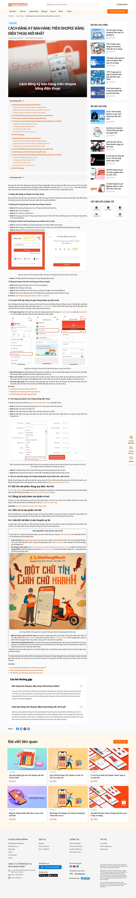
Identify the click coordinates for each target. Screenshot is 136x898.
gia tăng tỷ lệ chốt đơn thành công (58, 482)
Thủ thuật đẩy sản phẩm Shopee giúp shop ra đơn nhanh (26, 673)
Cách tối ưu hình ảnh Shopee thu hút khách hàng (31, 506)
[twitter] (21, 728)
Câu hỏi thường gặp (17, 134)
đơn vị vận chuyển (46, 306)
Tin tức (69, 11)
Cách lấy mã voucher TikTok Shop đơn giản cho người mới (114, 130)
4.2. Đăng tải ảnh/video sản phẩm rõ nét (24, 126)
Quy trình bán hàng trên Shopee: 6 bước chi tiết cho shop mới (66, 776)
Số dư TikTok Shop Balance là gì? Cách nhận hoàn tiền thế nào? (113, 115)
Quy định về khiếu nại (75, 849)
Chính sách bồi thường (75, 846)
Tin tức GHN (103, 843)
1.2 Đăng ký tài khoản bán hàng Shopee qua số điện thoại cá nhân (31, 110)
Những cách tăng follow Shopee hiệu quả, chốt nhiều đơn (26, 670)
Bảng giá (44, 11)
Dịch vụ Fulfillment (44, 849)
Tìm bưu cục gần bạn (51, 867)
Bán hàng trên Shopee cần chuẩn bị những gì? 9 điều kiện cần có (67, 814)
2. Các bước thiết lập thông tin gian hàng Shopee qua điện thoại (32, 115)
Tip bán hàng (104, 849)
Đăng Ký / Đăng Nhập (117, 11)
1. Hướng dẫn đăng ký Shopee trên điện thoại (26, 105)
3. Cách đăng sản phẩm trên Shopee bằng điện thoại (28, 118)
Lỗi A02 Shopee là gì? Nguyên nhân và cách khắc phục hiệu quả (114, 186)
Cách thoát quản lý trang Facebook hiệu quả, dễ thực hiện (114, 90)
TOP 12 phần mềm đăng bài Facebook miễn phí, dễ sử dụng (114, 46)
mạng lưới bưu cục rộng (62, 547)
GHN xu (10, 852)
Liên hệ (10, 858)
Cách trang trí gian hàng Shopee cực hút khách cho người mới (28, 667)
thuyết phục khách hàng (49, 502)
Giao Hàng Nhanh (65, 534)
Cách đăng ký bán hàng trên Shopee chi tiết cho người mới (32, 296)
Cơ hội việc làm (12, 855)
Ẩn (23, 100)
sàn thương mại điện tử (67, 187)
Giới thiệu (13, 11)
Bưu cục (53, 11)
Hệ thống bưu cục (13, 846)
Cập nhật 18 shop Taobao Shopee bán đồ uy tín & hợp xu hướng (109, 814)
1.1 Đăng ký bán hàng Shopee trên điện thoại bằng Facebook (29, 107)
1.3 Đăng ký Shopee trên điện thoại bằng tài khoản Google (29, 112)
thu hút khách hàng (66, 312)
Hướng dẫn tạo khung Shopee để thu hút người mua (25, 391)
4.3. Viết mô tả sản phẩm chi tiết (21, 129)
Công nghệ (11, 849)
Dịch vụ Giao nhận (44, 846)
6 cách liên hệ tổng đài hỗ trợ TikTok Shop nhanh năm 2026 (115, 158)
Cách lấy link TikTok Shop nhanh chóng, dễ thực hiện (114, 144)
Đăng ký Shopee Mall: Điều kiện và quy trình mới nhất (26, 814)
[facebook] (17, 728)
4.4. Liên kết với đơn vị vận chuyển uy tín (24, 131)
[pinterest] (24, 728)
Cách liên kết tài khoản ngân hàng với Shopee (23, 394)
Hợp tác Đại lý (33, 11)
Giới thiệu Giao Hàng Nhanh (16, 843)
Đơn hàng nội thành (47, 549)
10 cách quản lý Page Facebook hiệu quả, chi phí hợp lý (115, 32)
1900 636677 (123, 5)
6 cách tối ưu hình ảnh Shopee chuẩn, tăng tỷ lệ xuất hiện (108, 776)
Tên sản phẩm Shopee (15, 490)
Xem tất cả (119, 742)
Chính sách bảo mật (75, 852)
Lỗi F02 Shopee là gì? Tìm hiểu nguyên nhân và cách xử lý (114, 172)
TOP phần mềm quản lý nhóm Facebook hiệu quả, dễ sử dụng (115, 60)
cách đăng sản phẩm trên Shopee (40, 403)
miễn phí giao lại (31, 638)
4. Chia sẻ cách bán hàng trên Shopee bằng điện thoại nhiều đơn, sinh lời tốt (36, 121)
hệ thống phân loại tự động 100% (42, 547)
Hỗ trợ (61, 11)
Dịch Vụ (22, 11)
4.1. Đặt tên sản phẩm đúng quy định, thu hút (25, 124)
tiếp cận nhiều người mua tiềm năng (41, 492)
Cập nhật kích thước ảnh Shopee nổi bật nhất (23, 389)
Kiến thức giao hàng (105, 846)
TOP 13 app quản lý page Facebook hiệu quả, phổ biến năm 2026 (114, 75)
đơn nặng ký (59, 542)
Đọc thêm (12, 781)
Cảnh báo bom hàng (59, 638)
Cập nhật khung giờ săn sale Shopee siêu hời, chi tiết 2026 (26, 776)
